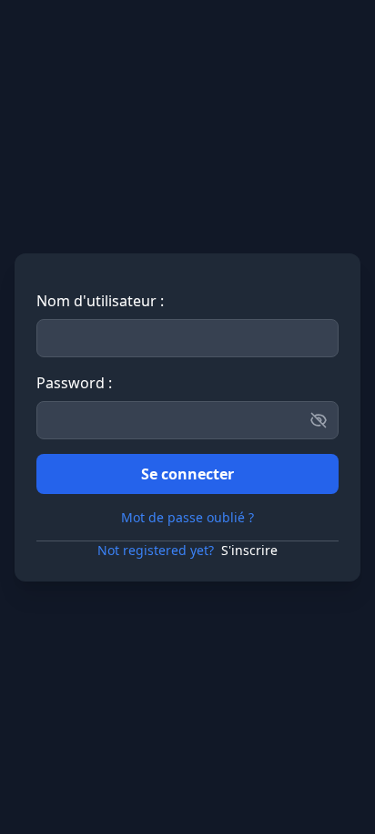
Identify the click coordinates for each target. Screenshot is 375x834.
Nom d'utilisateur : (100, 301)
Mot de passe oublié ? (187, 517)
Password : (74, 383)
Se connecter (187, 474)
